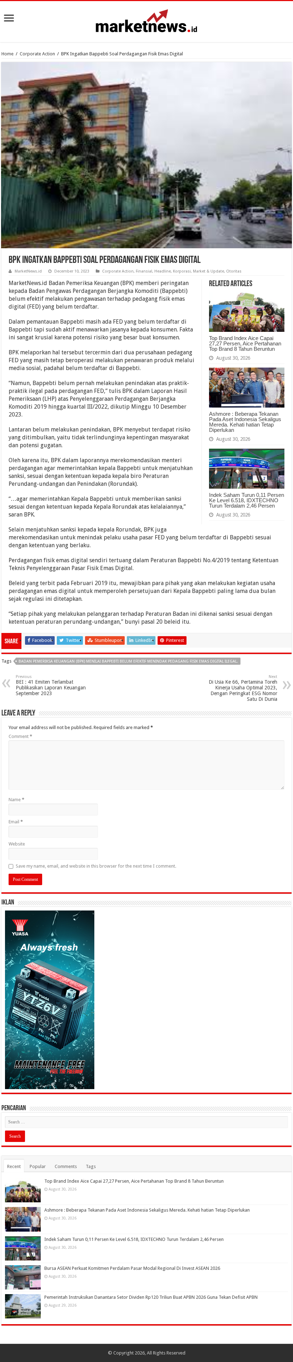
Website (17, 844)
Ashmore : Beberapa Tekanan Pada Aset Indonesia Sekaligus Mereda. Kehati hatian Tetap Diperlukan (245, 422)
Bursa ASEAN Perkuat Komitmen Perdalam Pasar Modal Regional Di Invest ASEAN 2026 (132, 1268)
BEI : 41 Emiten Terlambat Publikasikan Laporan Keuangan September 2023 (51, 685)
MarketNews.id (28, 271)
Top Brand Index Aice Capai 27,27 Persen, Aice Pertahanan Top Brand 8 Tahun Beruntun (245, 343)
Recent (14, 1166)
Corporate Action (37, 53)
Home (7, 53)
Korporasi (182, 271)
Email (16, 821)
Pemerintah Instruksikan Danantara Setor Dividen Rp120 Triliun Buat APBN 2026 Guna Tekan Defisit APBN (151, 1297)
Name (16, 799)
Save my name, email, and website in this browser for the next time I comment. (96, 866)
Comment (20, 736)
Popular (38, 1166)
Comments (66, 1166)
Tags (91, 1166)
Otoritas (234, 271)
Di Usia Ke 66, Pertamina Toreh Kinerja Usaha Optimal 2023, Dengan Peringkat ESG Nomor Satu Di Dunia (243, 688)
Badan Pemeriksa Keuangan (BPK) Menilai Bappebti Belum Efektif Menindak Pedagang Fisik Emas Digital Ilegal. (128, 661)
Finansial (144, 271)
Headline (162, 271)
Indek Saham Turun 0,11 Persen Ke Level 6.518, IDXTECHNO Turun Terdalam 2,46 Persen (246, 500)
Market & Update (208, 271)
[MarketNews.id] (146, 20)
